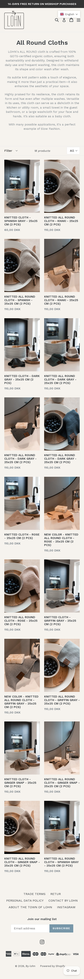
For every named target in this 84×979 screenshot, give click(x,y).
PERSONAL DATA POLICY (25, 900)
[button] (69, 14)
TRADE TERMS (34, 894)
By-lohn (31, 966)
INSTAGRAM (66, 907)
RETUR (55, 894)
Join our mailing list (42, 919)
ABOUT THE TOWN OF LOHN (30, 907)
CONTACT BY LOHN (63, 900)
